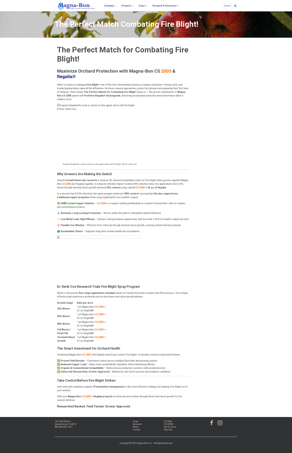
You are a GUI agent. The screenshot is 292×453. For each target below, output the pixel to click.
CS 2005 (168, 421)
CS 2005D (168, 424)
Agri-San (168, 429)
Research (137, 424)
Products (126, 5)
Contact (136, 429)
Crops (142, 5)
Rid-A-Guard (170, 427)
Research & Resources (164, 5)
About (136, 427)
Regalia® (66, 76)
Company (109, 5)
